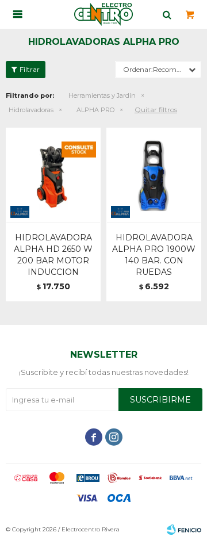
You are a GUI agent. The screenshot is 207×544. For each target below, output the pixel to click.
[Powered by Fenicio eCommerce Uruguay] (184, 529)
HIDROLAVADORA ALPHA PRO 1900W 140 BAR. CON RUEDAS (153, 254)
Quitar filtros (156, 109)
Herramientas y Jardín (102, 95)
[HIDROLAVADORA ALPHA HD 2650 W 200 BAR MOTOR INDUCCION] (53, 175)
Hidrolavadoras (31, 110)
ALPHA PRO (95, 110)
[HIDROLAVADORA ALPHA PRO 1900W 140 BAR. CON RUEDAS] (153, 175)
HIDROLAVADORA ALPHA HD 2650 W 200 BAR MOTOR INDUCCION (53, 254)
